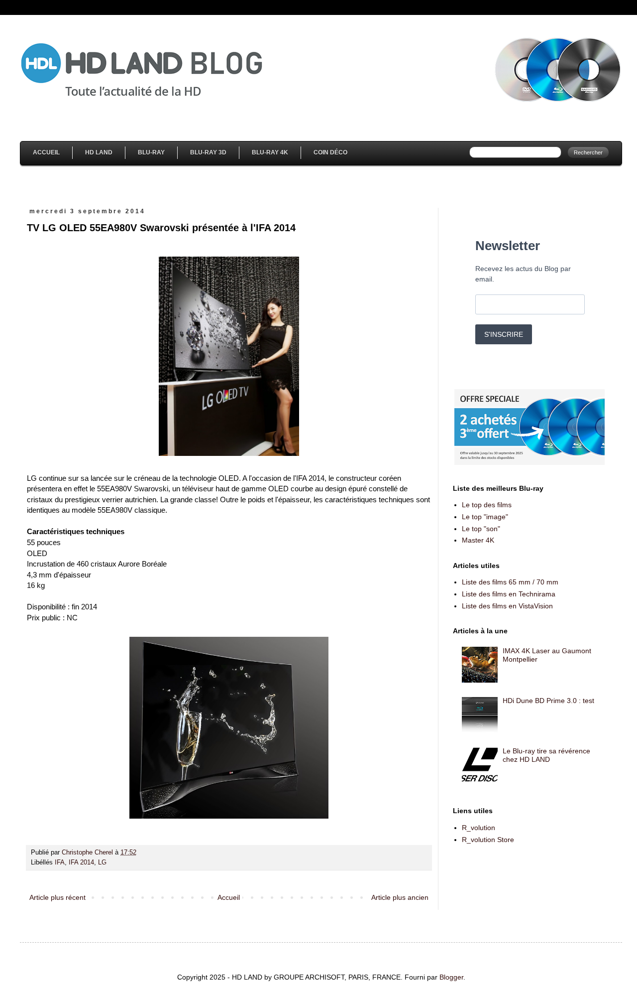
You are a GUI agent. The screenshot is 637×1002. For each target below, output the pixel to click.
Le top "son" (481, 529)
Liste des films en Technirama (508, 594)
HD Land (98, 152)
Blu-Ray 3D (208, 152)
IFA (60, 862)
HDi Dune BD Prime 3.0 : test (548, 701)
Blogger (451, 977)
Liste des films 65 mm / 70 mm (510, 582)
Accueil (46, 152)
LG (102, 862)
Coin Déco (330, 152)
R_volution (478, 828)
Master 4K (478, 540)
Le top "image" (485, 517)
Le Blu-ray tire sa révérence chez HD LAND (546, 755)
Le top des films (487, 505)
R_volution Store (488, 840)
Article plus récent (57, 897)
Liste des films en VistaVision (507, 606)
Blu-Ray (151, 152)
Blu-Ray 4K (270, 152)
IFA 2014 (81, 862)
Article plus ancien (399, 897)
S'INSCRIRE (503, 334)
